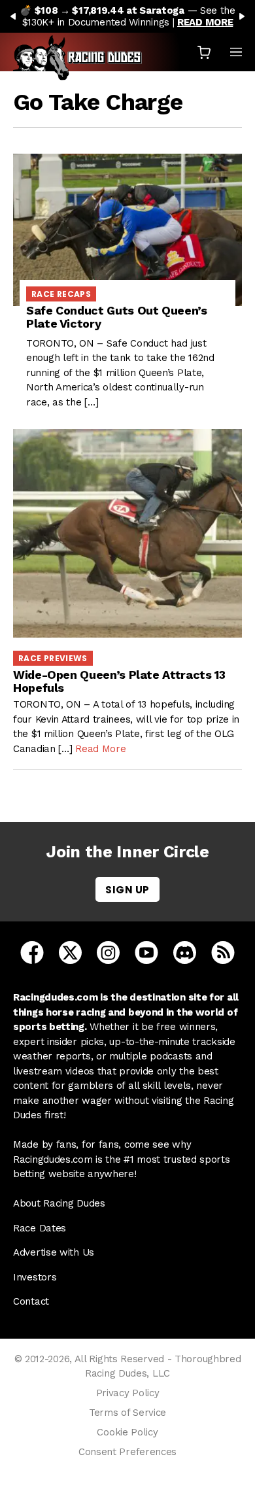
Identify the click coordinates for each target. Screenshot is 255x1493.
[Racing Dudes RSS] (223, 951)
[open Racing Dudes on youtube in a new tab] (146, 951)
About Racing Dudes (59, 1203)
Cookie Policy (127, 1432)
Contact (31, 1301)
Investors (34, 1277)
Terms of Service (127, 1412)
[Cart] (204, 52)
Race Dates (39, 1228)
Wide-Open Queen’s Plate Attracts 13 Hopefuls (119, 681)
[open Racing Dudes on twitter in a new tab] (70, 951)
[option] (127, 16)
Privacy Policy (128, 1393)
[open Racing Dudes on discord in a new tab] (184, 951)
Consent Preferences (127, 1452)
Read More (100, 749)
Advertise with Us (53, 1252)
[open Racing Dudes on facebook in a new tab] (32, 951)
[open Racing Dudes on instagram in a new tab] (108, 951)
